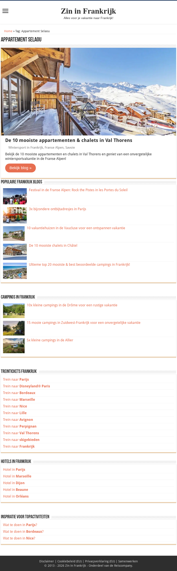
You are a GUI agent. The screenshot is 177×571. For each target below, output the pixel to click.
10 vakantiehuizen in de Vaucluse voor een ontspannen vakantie (76, 228)
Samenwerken (128, 561)
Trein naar (16, 379)
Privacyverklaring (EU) (100, 561)
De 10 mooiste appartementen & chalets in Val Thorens (68, 140)
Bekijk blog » (20, 168)
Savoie (70, 148)
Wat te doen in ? (20, 525)
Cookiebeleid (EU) (69, 561)
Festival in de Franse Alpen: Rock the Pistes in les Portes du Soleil (78, 190)
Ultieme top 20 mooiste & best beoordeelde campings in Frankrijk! (79, 264)
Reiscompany (123, 565)
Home (8, 31)
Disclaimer (46, 561)
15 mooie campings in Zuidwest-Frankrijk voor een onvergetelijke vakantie (84, 323)
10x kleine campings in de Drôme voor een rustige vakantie (72, 305)
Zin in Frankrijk (88, 10)
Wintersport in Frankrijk (25, 148)
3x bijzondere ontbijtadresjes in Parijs (57, 209)
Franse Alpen (54, 148)
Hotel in (14, 470)
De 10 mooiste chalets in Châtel (53, 245)
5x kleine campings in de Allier (50, 340)
